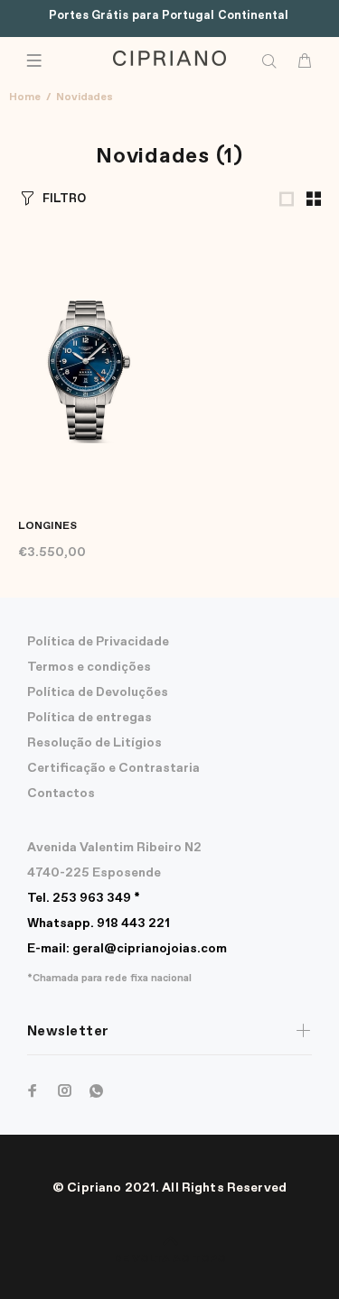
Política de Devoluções (97, 692)
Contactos (61, 793)
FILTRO (64, 199)
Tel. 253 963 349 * (83, 898)
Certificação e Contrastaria (113, 768)
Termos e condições (89, 667)
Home (25, 97)
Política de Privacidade (98, 642)
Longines (47, 526)
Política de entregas (89, 717)
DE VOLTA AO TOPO (170, 1259)
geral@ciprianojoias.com (127, 948)
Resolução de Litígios (94, 743)
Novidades (84, 97)
